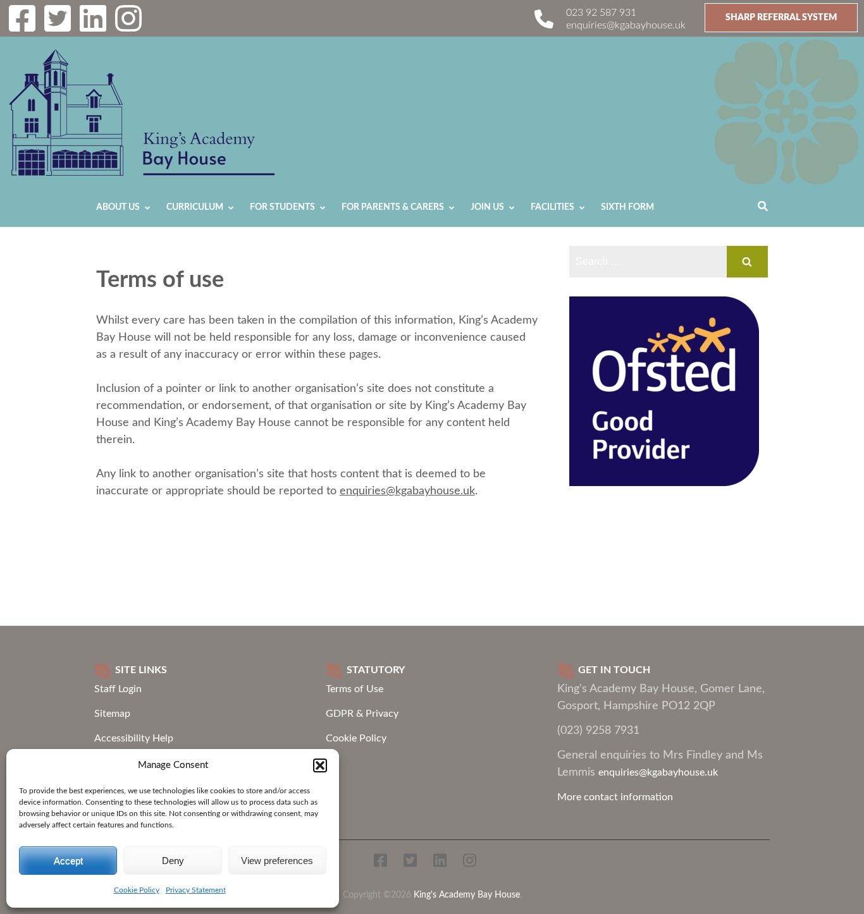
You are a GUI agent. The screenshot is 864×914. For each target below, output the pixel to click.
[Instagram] (128, 26)
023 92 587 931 (601, 13)
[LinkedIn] (93, 26)
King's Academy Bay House (467, 894)
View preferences (277, 860)
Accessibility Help (133, 738)
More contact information (615, 797)
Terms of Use (354, 689)
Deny (173, 860)
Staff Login (118, 689)
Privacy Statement (196, 890)
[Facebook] (22, 26)
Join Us (487, 207)
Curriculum (194, 207)
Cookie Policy (136, 890)
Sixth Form (627, 207)
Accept (68, 860)
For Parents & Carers (393, 207)
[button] (320, 765)
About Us (118, 207)
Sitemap (112, 714)
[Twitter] (57, 26)
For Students (282, 207)
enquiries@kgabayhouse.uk (626, 25)
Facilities (552, 207)
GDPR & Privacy (362, 714)
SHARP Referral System (781, 17)
